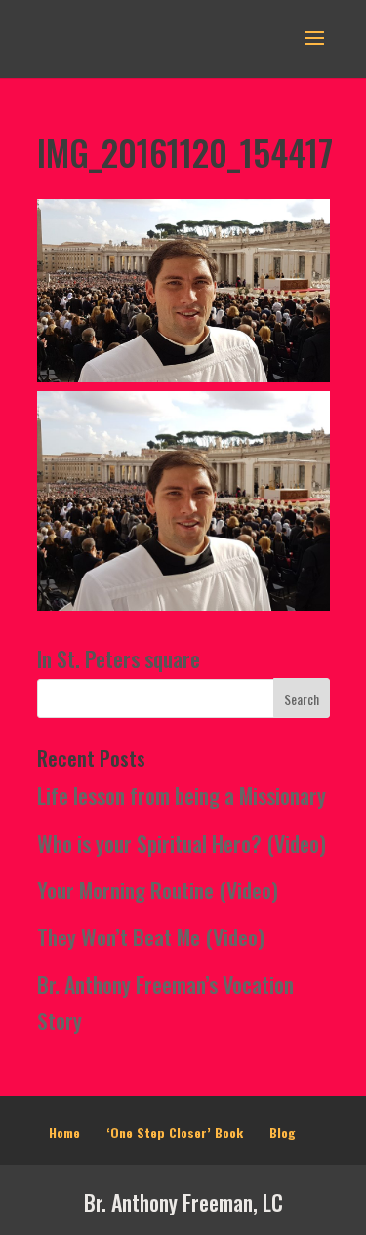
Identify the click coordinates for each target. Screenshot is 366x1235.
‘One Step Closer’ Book (174, 1132)
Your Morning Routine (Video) (157, 889)
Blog (282, 1132)
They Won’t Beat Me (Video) (150, 936)
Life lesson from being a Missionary (181, 795)
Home (64, 1132)
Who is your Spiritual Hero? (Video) (181, 842)
